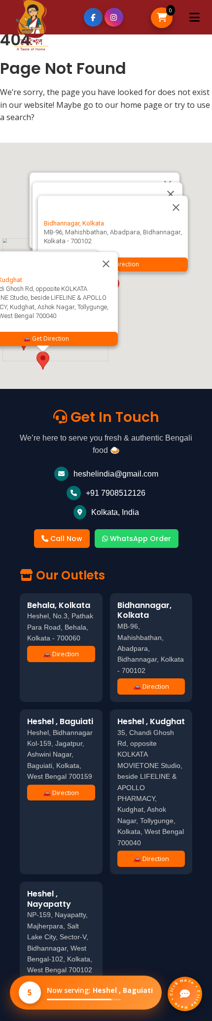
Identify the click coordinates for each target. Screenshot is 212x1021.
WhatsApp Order (139, 538)
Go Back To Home (39, 133)
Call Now (65, 538)
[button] (43, 361)
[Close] (176, 208)
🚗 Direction (61, 653)
